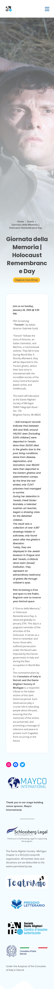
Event (30, 221)
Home (20, 221)
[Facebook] (15, 764)
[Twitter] (22, 764)
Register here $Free (26, 280)
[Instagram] (8, 764)
